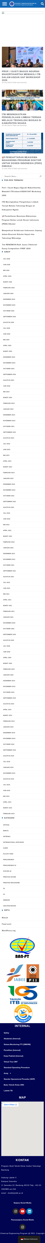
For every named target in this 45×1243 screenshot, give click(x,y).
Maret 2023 (7, 467)
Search (40, 176)
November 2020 (9, 623)
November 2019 (9, 686)
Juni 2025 (6, 334)
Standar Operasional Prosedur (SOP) (19, 1079)
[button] (4, 4)
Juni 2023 (6, 449)
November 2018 (9, 738)
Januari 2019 (8, 727)
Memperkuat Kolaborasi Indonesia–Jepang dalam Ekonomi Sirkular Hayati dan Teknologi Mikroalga (22, 234)
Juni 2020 (6, 652)
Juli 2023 (6, 443)
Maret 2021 (7, 605)
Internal (7, 836)
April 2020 (7, 657)
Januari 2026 (8, 293)
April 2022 (7, 530)
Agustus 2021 (8, 576)
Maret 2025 (7, 351)
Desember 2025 (9, 299)
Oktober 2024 (8, 368)
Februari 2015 (8, 813)
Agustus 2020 (8, 640)
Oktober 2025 (8, 311)
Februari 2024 (8, 403)
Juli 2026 (6, 259)
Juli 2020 (6, 646)
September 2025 (9, 316)
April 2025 (7, 345)
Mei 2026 (6, 270)
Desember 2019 (9, 680)
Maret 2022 (7, 536)
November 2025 (9, 305)
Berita (5, 830)
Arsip (6, 1073)
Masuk (5, 918)
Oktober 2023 (8, 426)
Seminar (6, 900)
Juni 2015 (6, 790)
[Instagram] (15, 1211)
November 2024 (9, 363)
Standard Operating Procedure (17, 1067)
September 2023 (9, 432)
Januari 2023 (8, 478)
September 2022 (9, 501)
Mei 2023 (6, 455)
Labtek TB (8, 1091)
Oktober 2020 (8, 628)
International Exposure (13, 842)
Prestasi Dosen (9, 877)
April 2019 (7, 709)
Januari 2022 (8, 548)
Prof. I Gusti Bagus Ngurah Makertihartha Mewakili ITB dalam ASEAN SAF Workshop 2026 (21, 191)
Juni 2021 (6, 588)
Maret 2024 (7, 397)
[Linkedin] (29, 1211)
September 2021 (9, 571)
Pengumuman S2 (9, 865)
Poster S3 (7, 871)
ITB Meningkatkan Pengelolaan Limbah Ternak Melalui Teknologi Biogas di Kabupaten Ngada (20, 206)
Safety (6, 1033)
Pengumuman (8, 859)
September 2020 (9, 634)
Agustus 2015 (8, 779)
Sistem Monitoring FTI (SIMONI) (17, 1044)
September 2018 (9, 750)
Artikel (6, 825)
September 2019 (9, 698)
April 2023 (7, 461)
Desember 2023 (9, 415)
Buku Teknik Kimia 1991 (14, 1085)
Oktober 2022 (8, 495)
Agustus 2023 (8, 438)
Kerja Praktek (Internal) (13, 1056)
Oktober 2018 (8, 744)
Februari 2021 (8, 611)
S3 (4, 894)
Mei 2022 (6, 524)
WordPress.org (9, 931)
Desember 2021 (9, 553)
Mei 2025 (6, 339)
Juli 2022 (6, 513)
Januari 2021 (8, 617)
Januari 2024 (8, 409)
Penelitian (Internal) (12, 1050)
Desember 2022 (9, 484)
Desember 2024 (9, 357)
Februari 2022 (8, 542)
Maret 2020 (7, 663)
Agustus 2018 (8, 756)
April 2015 (7, 802)
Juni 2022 (6, 519)
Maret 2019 (7, 715)
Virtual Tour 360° (11, 1062)
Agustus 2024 (8, 380)
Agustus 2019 (8, 704)
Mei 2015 (6, 796)
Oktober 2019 (8, 692)
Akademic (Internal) (12, 1039)
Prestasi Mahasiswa (11, 882)
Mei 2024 (6, 391)
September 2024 (9, 374)
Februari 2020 (8, 669)
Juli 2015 (6, 784)
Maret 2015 (7, 808)
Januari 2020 (8, 675)
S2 (4, 888)
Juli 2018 (6, 761)
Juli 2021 (6, 582)
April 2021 (7, 600)
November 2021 (9, 559)
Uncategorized (9, 906)
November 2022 (9, 490)
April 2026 (7, 276)
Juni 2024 (6, 386)
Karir (5, 848)
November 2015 (9, 773)
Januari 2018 (8, 767)
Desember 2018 (9, 732)
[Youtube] (22, 1211)
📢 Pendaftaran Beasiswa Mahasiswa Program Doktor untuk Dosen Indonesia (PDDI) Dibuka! (20, 220)
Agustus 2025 (8, 322)
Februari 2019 (8, 721)
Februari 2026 (8, 287)
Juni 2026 (6, 264)
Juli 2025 (6, 328)
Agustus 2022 (8, 507)
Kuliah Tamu (8, 854)
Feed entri (6, 924)
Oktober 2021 (8, 565)
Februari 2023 (8, 472)
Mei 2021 (6, 594)
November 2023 (9, 420)
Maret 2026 (7, 282)
